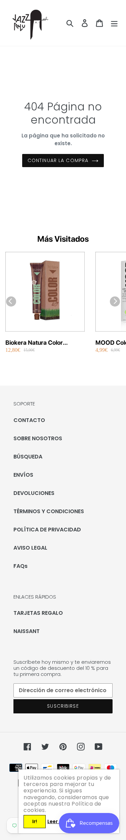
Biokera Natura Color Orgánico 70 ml (34, 343)
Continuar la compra (58, 160)
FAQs (20, 566)
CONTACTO (29, 420)
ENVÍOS (23, 475)
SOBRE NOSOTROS (37, 438)
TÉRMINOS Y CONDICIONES (48, 511)
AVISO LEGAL (30, 548)
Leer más (58, 821)
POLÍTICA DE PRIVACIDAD (47, 529)
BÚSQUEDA (27, 457)
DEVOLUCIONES (33, 493)
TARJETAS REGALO (38, 613)
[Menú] (114, 23)
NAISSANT (26, 631)
